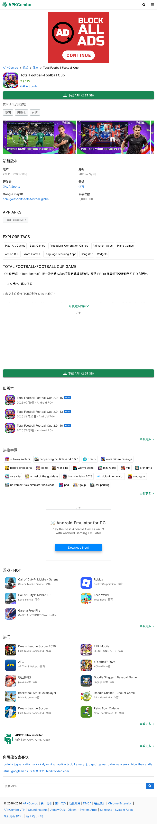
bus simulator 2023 (80, 476)
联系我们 (99, 803)
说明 (8, 112)
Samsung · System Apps (116, 809)
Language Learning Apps (60, 254)
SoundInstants (37, 809)
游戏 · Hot (12, 570)
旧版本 (21, 112)
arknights (146, 467)
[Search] (150, 786)
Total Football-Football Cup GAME (39, 266)
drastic (92, 459)
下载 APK (81, 95)
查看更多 (145, 439)
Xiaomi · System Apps (82, 809)
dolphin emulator (112, 476)
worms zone (86, 467)
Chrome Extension (120, 803)
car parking (102, 484)
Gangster (87, 254)
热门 (6, 637)
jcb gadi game (95, 764)
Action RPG (12, 254)
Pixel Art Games (15, 245)
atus (6, 771)
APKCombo (10, 67)
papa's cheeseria (21, 467)
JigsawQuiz (58, 809)
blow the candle (141, 764)
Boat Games (37, 245)
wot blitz (62, 467)
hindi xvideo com (57, 771)
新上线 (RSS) (34, 816)
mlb (128, 467)
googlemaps (19, 771)
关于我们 (46, 803)
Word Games (32, 254)
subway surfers (20, 459)
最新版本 (10, 161)
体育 (35, 112)
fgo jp (82, 484)
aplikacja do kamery (70, 764)
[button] (144, 4)
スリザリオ (37, 771)
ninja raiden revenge (119, 459)
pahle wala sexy (118, 764)
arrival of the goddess (44, 476)
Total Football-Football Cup (42, 75)
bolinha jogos (12, 764)
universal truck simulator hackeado (32, 484)
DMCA (87, 803)
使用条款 (60, 803)
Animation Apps (103, 245)
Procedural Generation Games (69, 245)
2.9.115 (15, 174)
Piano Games (125, 245)
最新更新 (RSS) (14, 816)
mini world (109, 467)
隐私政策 (74, 803)
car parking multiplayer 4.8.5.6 (59, 459)
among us (139, 476)
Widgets (102, 254)
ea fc (44, 467)
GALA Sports (28, 86)
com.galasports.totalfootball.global (26, 199)
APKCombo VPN (15, 809)
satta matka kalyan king (39, 764)
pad (66, 484)
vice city (15, 476)
